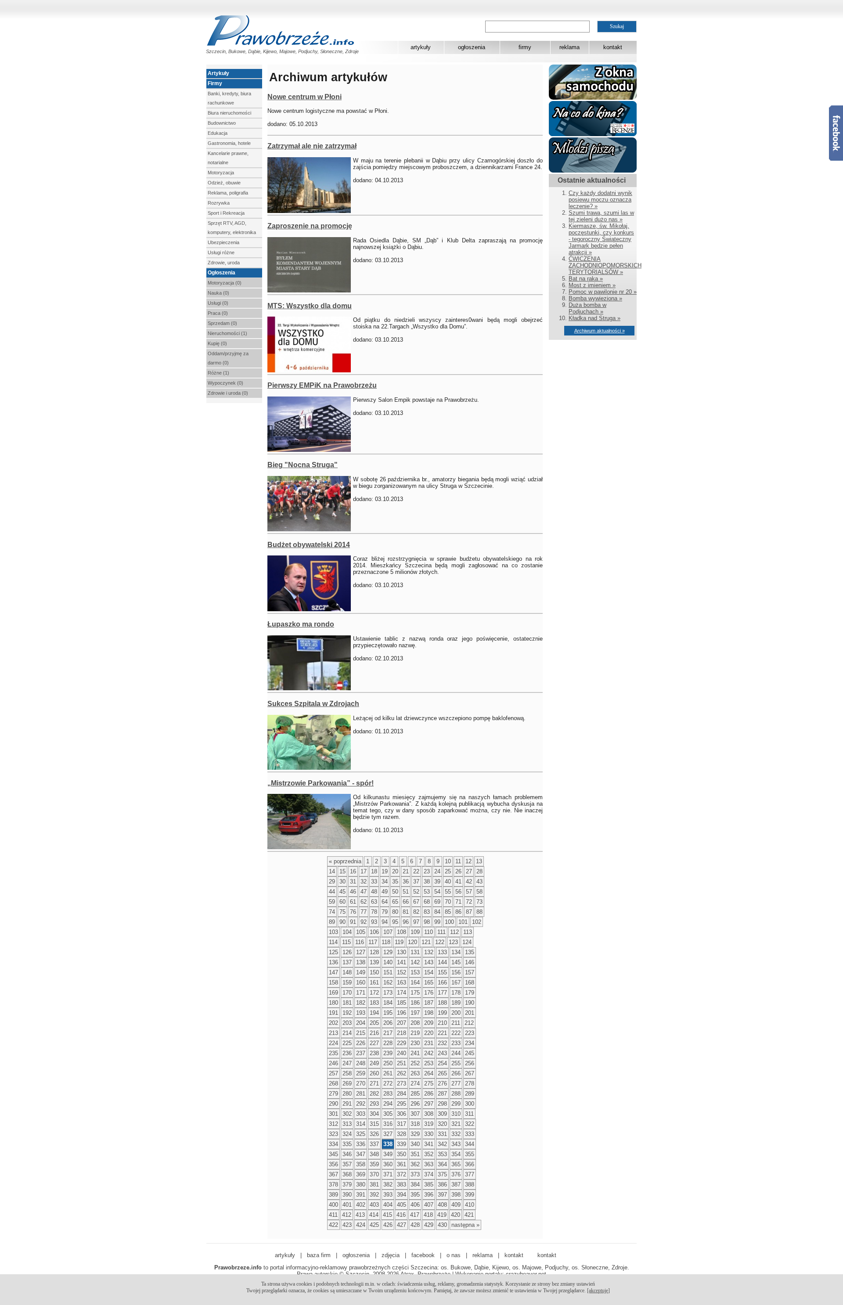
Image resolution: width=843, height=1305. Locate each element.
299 (456, 1103)
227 (374, 1043)
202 (333, 1023)
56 (458, 891)
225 (347, 1043)
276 (442, 1083)
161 (374, 982)
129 (388, 952)
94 (385, 922)
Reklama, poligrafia (228, 192)
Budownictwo (222, 123)
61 (353, 901)
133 (442, 952)
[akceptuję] (598, 1290)
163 (401, 982)
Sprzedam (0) (222, 323)
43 (479, 881)
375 (442, 1174)
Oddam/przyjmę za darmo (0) (228, 358)
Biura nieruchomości (229, 112)
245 (469, 1053)
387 (456, 1184)
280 (347, 1093)
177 (442, 992)
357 (347, 1164)
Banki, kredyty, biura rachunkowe (229, 98)
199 (442, 1012)
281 (360, 1093)
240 (401, 1053)
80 (395, 911)
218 (401, 1033)
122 (439, 942)
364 (442, 1164)
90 (342, 922)
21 (406, 871)
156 (456, 972)
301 (333, 1113)
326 (374, 1134)
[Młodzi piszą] (593, 170)
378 (333, 1184)
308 (428, 1113)
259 (360, 1073)
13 (479, 861)
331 (442, 1134)
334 (333, 1144)
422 (333, 1225)
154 (428, 972)
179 (469, 992)
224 (333, 1043)
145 (456, 962)
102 (476, 922)
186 (415, 1002)
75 (342, 911)
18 (374, 871)
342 (442, 1144)
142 (415, 962)
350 (401, 1154)
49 (385, 891)
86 (458, 911)
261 (388, 1073)
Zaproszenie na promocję (309, 226)
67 (416, 901)
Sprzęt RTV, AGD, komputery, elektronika (232, 227)
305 (388, 1113)
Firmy (215, 83)
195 (388, 1012)
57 (469, 891)
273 (401, 1083)
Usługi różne (221, 252)
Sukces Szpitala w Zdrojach (313, 703)
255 (456, 1063)
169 (333, 992)
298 (442, 1103)
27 (469, 871)
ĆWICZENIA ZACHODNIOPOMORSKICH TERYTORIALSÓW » (605, 265)
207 (401, 1023)
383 (401, 1184)
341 (428, 1144)
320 (442, 1124)
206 (388, 1023)
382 (388, 1184)
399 (469, 1194)
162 (388, 982)
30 (342, 881)
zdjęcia (391, 1255)
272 (388, 1083)
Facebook (836, 133)
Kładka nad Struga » (594, 318)
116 (359, 942)
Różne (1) (218, 372)
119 (399, 942)
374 (428, 1174)
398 (456, 1194)
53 (427, 891)
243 (442, 1053)
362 (415, 1164)
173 (388, 992)
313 (347, 1124)
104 (347, 932)
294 (388, 1103)
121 (426, 942)
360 (388, 1164)
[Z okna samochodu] (593, 97)
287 (442, 1093)
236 (347, 1053)
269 (347, 1083)
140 (388, 962)
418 (428, 1214)
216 (374, 1033)
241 (415, 1053)
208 (415, 1023)
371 (388, 1174)
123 (453, 942)
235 (333, 1053)
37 (416, 881)
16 (353, 871)
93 (374, 922)
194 (374, 1012)
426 (388, 1225)
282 (374, 1093)
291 (347, 1103)
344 (469, 1144)
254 (442, 1063)
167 (456, 982)
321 (456, 1124)
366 (469, 1164)
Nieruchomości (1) (227, 333)
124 (467, 942)
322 (469, 1124)
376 (456, 1174)
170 (347, 992)
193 (360, 1012)
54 (437, 891)
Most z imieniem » (592, 285)
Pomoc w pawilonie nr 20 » (603, 291)
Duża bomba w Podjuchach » (587, 308)
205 (374, 1023)
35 (395, 881)
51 (406, 891)
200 (456, 1012)
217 (388, 1033)
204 (360, 1023)
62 (363, 901)
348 (374, 1154)
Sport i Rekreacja (226, 213)
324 (347, 1134)
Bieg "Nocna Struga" (302, 465)
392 (374, 1194)
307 (415, 1113)
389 (333, 1194)
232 (442, 1043)
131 (415, 952)
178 (456, 992)
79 (385, 911)
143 (428, 962)
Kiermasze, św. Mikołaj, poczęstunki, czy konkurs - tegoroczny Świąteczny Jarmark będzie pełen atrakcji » (601, 239)
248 (360, 1063)
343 (456, 1144)
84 (437, 911)
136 (333, 962)
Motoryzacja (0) (224, 282)
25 (448, 871)
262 (401, 1073)
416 (401, 1214)
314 (360, 1124)
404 (388, 1204)
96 (406, 922)
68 (427, 901)
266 (456, 1073)
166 (442, 982)
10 (448, 861)
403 (374, 1204)
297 (428, 1103)
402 (360, 1204)
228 (388, 1043)
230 (415, 1043)
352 (428, 1154)
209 (428, 1023)
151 (388, 972)
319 (428, 1124)
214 (347, 1033)
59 (332, 901)
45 (342, 891)
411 (333, 1214)
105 (360, 932)
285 (415, 1093)
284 (401, 1093)
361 (401, 1164)
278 (469, 1083)
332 (456, 1134)
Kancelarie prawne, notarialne (228, 158)
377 (469, 1174)
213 (333, 1033)
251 (401, 1063)
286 (428, 1093)
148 (347, 972)
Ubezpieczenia (223, 242)
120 (412, 942)
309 (442, 1113)
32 (363, 881)
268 (333, 1083)
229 (401, 1043)
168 (469, 982)
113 (467, 932)
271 (374, 1083)
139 (374, 962)
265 (442, 1073)
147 (333, 972)
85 (448, 911)
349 (388, 1154)
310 (456, 1113)
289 (469, 1093)
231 (428, 1043)
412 (346, 1214)
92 (363, 922)
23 (427, 871)
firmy (525, 47)
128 (374, 952)
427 (401, 1225)
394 (401, 1194)
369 (360, 1174)
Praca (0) (218, 313)
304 (374, 1113)
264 (428, 1073)
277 (456, 1083)
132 (428, 952)
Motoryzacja (221, 172)
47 (363, 891)
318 (415, 1124)
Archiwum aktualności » (599, 330)
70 (448, 901)
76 (353, 911)
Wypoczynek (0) (225, 383)
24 (437, 871)
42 (469, 881)
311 (469, 1113)
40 (448, 881)
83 (427, 911)
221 (442, 1033)
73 (479, 901)
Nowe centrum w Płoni (304, 97)
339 (401, 1144)
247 (347, 1063)
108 (401, 932)
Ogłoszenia (221, 273)
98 (427, 922)
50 (395, 891)
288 (456, 1093)
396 (428, 1194)
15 (342, 871)
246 (333, 1063)
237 (360, 1053)
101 (463, 922)
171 (360, 992)
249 (374, 1063)
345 (333, 1154)
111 (441, 932)
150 (374, 972)
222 (456, 1033)
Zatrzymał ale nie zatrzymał (312, 146)
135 (469, 952)
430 (442, 1225)
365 (456, 1164)
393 (388, 1194)
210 (442, 1023)
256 (469, 1063)
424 (360, 1225)
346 (347, 1154)
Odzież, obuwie (224, 182)
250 (388, 1063)
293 (374, 1103)
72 (469, 901)
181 (347, 1002)
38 (427, 881)
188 (442, 1002)
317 (401, 1124)
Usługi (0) (218, 303)
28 (479, 871)
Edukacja (217, 133)
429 (428, 1225)
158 (333, 982)
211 (455, 1023)
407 (428, 1204)
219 (415, 1033)
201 (469, 1012)
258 (347, 1073)
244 (456, 1053)
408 (442, 1204)
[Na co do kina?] (593, 134)
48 (374, 891)
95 (395, 922)
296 (415, 1103)
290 (333, 1103)
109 (415, 932)
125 (333, 952)
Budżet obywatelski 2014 (308, 544)
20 (395, 871)
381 (374, 1184)
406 (415, 1204)
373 (415, 1174)
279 (333, 1093)
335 (347, 1144)
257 (333, 1073)
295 (401, 1103)
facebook (423, 1255)
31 (353, 881)
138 (360, 962)
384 (415, 1184)
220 (428, 1033)
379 (347, 1184)
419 (442, 1214)
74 (332, 911)
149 (360, 972)
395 (415, 1194)
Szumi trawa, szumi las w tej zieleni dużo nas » (601, 216)
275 (428, 1083)
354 (456, 1154)
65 (395, 901)
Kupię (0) (217, 343)
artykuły (421, 47)
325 (360, 1134)
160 (360, 982)
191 (333, 1012)
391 (360, 1194)
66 (406, 901)
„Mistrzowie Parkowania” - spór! (320, 783)
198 (428, 1012)
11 (458, 861)
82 (416, 911)
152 (401, 972)
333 (469, 1134)
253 (428, 1063)
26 (458, 871)
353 (442, 1154)
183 (374, 1002)
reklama (569, 47)
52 (416, 891)
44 (332, 891)
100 (449, 922)
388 (469, 1184)
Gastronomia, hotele (229, 143)
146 (469, 962)
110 (428, 932)
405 (401, 1204)
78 (374, 911)
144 (442, 962)
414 (373, 1214)
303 (360, 1113)
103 (333, 932)
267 (469, 1073)
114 (333, 942)
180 (333, 1002)
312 (333, 1124)
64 (385, 901)
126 (347, 952)
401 (347, 1204)
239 (388, 1053)
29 (332, 881)
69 (437, 901)
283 (388, 1093)
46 (353, 891)
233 (456, 1043)
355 (469, 1154)
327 (388, 1134)
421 (469, 1214)
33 (374, 881)
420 (455, 1214)
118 (386, 942)
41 (458, 881)
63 (374, 901)
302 (347, 1113)
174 (401, 992)
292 (360, 1103)
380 (360, 1184)
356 (333, 1164)
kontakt (612, 47)
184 (388, 1002)
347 (360, 1154)
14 (332, 871)
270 (360, 1083)
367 (333, 1174)
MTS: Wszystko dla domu (309, 306)
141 (401, 962)
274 (415, 1083)
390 (347, 1194)
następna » (465, 1225)
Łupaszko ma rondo (300, 624)
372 (401, 1174)
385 (428, 1184)
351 (415, 1154)
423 (347, 1225)
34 (385, 881)
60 (342, 901)
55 (448, 891)
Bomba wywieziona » (595, 298)
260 (374, 1073)
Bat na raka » (586, 278)
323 (333, 1134)
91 (353, 922)
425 (374, 1225)
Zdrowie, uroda (224, 262)
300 (469, 1103)
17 (363, 871)
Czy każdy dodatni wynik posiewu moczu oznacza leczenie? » (600, 199)
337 (374, 1144)
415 (387, 1214)
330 (428, 1134)
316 (388, 1124)
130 (401, 952)
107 (388, 932)
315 (374, 1124)
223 (469, 1033)
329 (415, 1134)
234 (469, 1043)
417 (414, 1214)
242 (428, 1053)
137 (347, 962)
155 (442, 972)
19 (385, 871)
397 (442, 1194)
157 (469, 972)
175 (415, 992)
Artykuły (218, 73)
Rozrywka (219, 202)
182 (360, 1002)
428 (415, 1225)
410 (469, 1204)
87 (469, 911)
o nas (454, 1255)
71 (458, 901)
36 (406, 881)
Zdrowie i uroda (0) (228, 393)
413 (360, 1214)
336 (360, 1144)
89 (332, 922)
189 (456, 1002)
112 (454, 932)
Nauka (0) (218, 293)
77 (363, 911)
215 (360, 1033)
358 (360, 1164)
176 (428, 992)
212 (469, 1023)
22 (416, 871)
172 (374, 992)
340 (415, 1144)
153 (415, 972)
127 (360, 952)
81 (406, 911)
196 (401, 1012)
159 (347, 982)
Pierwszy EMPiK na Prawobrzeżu (322, 385)
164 (415, 982)
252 (415, 1063)
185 (401, 1002)
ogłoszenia (471, 47)
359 (374, 1164)
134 (456, 952)
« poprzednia (345, 861)
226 (360, 1043)
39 (437, 881)
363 (428, 1164)
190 (469, 1002)
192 (347, 1012)
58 (479, 891)
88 (479, 911)
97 (416, 922)
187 (428, 1002)
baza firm (319, 1255)
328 (401, 1134)
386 (442, 1184)
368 (347, 1174)
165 (428, 982)
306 (401, 1113)
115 (346, 942)
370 (374, 1174)
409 (456, 1204)
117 (372, 942)
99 (437, 922)
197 (415, 1012)
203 (347, 1023)
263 (415, 1073)
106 (374, 932)
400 (333, 1204)
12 (468, 861)
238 (374, 1053)
